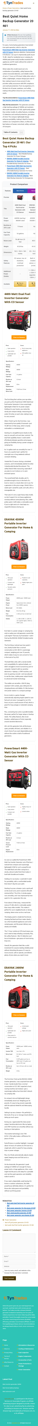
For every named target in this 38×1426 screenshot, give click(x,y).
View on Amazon (19, 337)
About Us (7, 1349)
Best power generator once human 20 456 (20, 1215)
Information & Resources (26, 1345)
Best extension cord (9, 1391)
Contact (6, 1366)
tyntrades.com (9, 1399)
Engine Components (24, 1356)
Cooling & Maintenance (26, 1349)
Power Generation (13, 8)
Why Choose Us (8, 1362)
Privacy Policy (8, 1352)
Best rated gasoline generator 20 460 (19, 1213)
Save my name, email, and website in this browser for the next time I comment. (17, 1272)
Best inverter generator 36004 (12, 1384)
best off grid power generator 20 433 (17, 1222)
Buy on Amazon (20, 284)
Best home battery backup (11, 1388)
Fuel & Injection (23, 1352)
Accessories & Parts (25, 1360)
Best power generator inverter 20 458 (19, 1210)
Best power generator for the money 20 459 (21, 1208)
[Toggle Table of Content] (20, 132)
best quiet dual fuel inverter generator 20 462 (19, 1225)
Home (4, 8)
